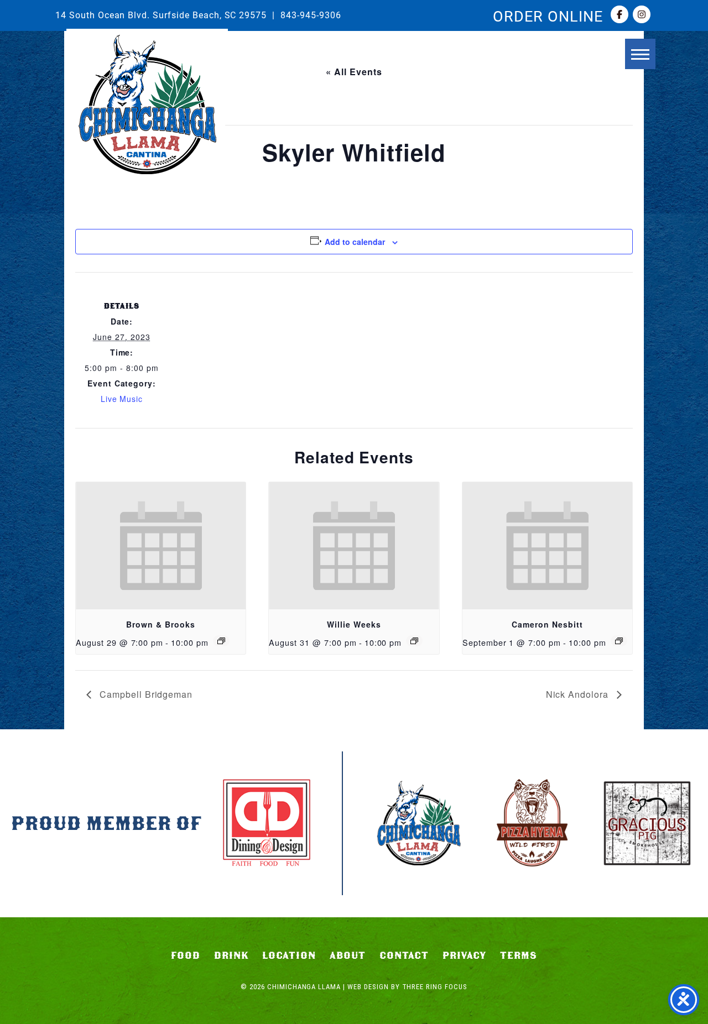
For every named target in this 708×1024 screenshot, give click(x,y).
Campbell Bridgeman (144, 694)
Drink (231, 955)
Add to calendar (355, 241)
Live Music (122, 398)
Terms (518, 955)
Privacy (464, 955)
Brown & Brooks (160, 624)
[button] (640, 54)
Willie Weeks (354, 624)
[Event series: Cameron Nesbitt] (619, 641)
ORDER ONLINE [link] (548, 15)
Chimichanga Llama (147, 104)
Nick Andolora (578, 694)
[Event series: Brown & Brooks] (221, 641)
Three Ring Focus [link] (434, 987)
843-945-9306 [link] (310, 14)
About (348, 955)
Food (185, 955)
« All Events (354, 71)
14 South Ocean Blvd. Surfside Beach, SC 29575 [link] (161, 14)
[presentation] (161, 545)
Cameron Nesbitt (547, 624)
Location (289, 955)
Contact (404, 955)
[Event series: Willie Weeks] (414, 641)
